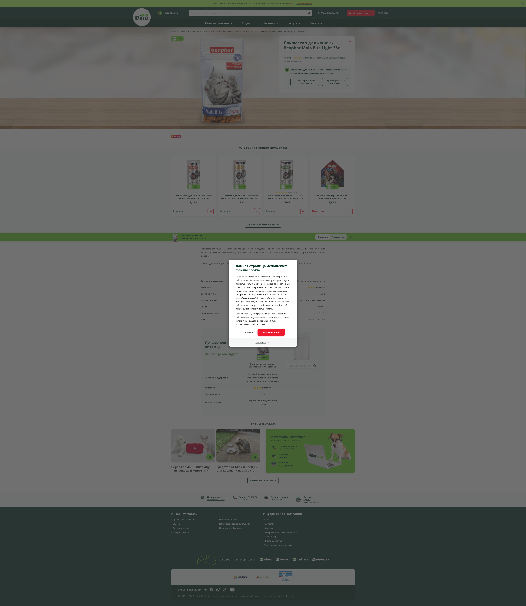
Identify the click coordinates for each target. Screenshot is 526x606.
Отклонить (248, 332)
